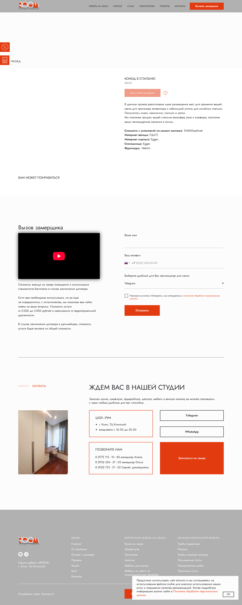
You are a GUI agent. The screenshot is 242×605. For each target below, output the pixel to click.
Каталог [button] (117, 6)
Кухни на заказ (134, 544)
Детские (130, 560)
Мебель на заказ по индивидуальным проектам (142, 573)
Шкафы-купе (132, 549)
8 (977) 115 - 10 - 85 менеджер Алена (118, 457)
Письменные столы (190, 560)
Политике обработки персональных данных (177, 593)
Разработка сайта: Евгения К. (36, 594)
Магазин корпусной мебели (199, 538)
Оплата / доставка (82, 555)
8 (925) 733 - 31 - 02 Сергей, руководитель (122, 467)
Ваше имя (131, 235)
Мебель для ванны (136, 566)
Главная (76, 544)
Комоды (183, 549)
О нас (130, 6)
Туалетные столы (188, 571)
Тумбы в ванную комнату (193, 555)
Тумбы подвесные (189, 544)
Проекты (165, 6)
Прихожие (131, 555)
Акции (75, 566)
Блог (74, 571)
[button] (207, 6)
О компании (79, 549)
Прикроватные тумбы (190, 566)
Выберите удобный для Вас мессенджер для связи (157, 276)
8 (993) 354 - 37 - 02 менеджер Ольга (119, 462)
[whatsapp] (20, 554)
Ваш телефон (132, 255)
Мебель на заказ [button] (98, 6)
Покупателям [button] (147, 6)
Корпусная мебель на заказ (145, 538)
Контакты (180, 6)
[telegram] (26, 554)
